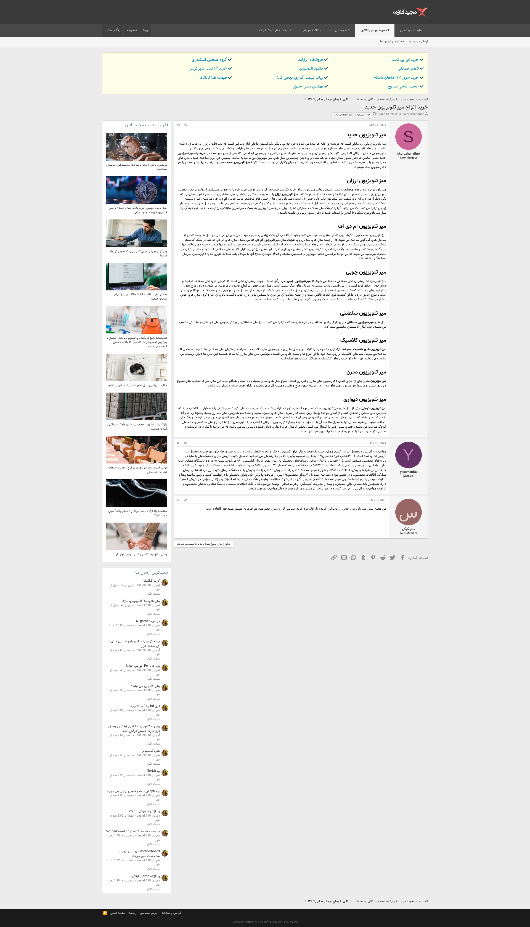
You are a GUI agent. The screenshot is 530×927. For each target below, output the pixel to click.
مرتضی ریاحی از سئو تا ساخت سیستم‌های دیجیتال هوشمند (136, 167)
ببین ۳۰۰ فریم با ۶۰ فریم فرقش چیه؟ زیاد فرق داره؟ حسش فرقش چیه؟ (133, 728)
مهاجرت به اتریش (374, 451)
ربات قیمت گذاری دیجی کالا (300, 78)
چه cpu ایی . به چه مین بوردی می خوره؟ (133, 791)
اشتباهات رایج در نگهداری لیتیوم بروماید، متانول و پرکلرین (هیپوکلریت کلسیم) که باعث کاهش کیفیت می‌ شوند (137, 342)
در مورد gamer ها (148, 621)
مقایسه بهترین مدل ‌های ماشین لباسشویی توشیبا (137, 385)
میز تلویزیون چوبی (354, 508)
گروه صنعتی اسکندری (209, 60)
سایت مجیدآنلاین (411, 30)
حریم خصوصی (149, 913)
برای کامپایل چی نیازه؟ (145, 686)
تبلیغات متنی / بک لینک (275, 30)
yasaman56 (408, 472)
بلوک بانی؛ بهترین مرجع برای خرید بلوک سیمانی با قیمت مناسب (137, 426)
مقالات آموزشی (311, 30)
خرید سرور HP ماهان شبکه (396, 78)
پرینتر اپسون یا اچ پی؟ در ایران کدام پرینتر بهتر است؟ (138, 253)
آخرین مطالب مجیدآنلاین (146, 125)
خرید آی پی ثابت (405, 60)
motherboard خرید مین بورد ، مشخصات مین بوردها (139, 854)
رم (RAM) (153, 771)
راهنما (132, 913)
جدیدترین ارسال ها (151, 572)
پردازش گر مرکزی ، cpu (144, 811)
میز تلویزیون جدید (343, 114)
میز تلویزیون (363, 114)
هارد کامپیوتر (151, 750)
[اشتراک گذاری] (185, 125)
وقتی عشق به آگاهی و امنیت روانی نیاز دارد (141, 554)
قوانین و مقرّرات (171, 913)
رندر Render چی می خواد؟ (143, 665)
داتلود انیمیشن (311, 68)
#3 (178, 501)
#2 (178, 443)
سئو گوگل (408, 529)
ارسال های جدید (418, 41)
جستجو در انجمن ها (392, 41)
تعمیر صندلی (408, 68)
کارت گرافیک (151, 580)
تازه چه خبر (342, 30)
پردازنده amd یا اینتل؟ (145, 876)
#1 (178, 125)
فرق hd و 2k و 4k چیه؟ (144, 706)
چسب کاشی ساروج (403, 86)
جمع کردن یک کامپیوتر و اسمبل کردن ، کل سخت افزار (134, 643)
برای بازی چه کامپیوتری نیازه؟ (140, 600)
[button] (330, 30)
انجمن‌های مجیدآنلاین (375, 30)
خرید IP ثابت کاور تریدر (208, 68)
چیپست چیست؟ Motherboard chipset (133, 831)
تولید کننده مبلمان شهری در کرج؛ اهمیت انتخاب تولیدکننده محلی (137, 469)
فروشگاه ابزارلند (310, 60)
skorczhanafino (413, 114)
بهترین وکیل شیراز (308, 86)
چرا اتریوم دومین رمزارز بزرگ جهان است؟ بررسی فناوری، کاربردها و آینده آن (138, 210)
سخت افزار (153, 594)
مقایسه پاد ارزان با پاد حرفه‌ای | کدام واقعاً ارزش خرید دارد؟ (137, 513)
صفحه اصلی (117, 913)
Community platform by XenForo (265, 922)
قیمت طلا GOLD (213, 78)
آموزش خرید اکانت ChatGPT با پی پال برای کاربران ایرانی (140, 296)
